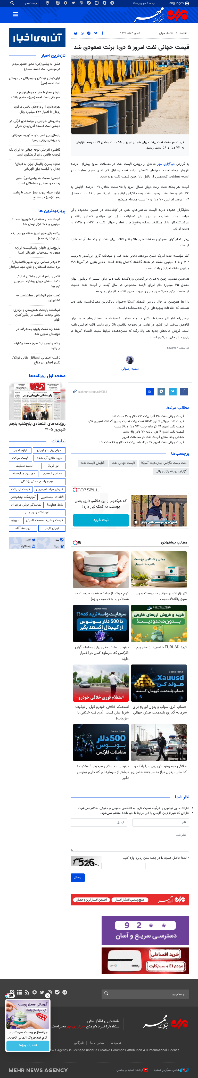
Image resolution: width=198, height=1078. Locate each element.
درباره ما (116, 1042)
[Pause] (136, 522)
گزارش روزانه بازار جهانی (171, 471)
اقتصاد (183, 33)
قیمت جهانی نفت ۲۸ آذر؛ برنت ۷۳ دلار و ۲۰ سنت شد (148, 416)
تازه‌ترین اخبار (53, 55)
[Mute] (143, 522)
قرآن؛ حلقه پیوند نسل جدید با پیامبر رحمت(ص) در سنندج (36, 195)
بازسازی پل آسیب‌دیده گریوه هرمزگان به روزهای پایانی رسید (36, 138)
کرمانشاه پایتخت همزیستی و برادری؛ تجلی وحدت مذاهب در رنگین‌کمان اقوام (36, 314)
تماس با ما (97, 1042)
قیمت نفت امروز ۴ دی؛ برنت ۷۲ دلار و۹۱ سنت (153, 431)
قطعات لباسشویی (52, 497)
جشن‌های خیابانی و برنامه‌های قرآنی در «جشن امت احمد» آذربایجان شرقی (35, 124)
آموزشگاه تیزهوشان (23, 497)
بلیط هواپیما (55, 504)
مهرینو (15, 520)
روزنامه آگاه (22, 528)
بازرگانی (79, 1042)
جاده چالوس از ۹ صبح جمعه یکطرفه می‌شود (37, 346)
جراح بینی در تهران (49, 450)
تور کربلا (53, 465)
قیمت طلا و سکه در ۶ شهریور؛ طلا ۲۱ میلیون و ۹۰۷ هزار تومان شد (36, 222)
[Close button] (47, 995)
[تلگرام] (64, 992)
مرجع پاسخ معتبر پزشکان (37, 481)
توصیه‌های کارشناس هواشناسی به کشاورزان (38, 298)
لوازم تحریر (20, 450)
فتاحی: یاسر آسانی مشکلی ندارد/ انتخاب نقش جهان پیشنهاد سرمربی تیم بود (37, 281)
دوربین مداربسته (23, 473)
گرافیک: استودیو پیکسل (130, 1070)
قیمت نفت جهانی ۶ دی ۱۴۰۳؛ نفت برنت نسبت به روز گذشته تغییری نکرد (136, 421)
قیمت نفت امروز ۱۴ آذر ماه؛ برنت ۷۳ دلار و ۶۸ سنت (149, 426)
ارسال (77, 877)
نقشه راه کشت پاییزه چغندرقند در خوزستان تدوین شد (38, 332)
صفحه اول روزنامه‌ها (47, 376)
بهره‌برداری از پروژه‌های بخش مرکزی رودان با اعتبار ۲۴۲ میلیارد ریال (37, 109)
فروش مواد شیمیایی (49, 489)
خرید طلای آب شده (49, 458)
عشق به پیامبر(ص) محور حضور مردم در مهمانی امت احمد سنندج (36, 66)
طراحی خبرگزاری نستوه (167, 1070)
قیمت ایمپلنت (20, 489)
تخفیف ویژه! (28, 1046)
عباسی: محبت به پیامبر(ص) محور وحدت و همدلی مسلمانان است (38, 181)
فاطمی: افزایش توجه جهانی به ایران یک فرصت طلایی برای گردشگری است (34, 152)
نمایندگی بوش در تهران (26, 504)
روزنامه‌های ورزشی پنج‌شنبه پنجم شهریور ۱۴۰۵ (36, 427)
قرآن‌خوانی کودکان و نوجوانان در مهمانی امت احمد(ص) (34, 81)
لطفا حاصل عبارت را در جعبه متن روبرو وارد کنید (156, 858)
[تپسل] (75, 489)
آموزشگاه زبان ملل (37, 512)
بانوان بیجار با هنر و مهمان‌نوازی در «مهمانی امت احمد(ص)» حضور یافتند (35, 95)
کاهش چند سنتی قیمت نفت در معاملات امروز (153, 437)
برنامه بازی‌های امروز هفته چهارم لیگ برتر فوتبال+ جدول (35, 236)
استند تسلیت (24, 465)
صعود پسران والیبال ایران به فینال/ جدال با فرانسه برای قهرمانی (37, 166)
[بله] (57, 992)
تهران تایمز (52, 528)
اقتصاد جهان (166, 33)
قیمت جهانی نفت (123, 463)
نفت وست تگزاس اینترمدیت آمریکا (164, 463)
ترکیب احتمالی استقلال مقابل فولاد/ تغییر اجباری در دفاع (36, 360)
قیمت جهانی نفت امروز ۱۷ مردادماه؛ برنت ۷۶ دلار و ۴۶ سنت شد (141, 442)
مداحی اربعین (52, 473)
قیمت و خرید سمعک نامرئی (44, 520)
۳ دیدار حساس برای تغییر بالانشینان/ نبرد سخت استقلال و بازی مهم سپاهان (34, 265)
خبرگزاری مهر (166, 164)
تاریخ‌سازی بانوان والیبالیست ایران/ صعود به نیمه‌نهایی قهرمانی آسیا (37, 250)
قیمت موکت (20, 458)
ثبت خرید (101, 520)
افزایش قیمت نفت (92, 463)
